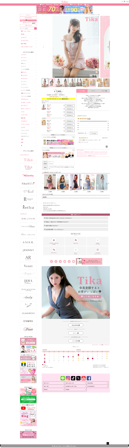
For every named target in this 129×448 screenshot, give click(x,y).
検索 (35, 28)
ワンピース (23, 66)
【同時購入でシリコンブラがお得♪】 (58, 134)
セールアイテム (24, 40)
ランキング (23, 37)
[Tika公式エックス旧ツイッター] (60, 261)
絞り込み (94, 133)
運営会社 (46, 389)
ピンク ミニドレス (103, 153)
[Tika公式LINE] (64, 261)
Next (108, 47)
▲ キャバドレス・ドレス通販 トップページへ (100, 344)
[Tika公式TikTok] (69, 261)
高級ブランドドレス (25, 93)
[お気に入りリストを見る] (122, 1)
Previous (43, 47)
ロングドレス (24, 78)
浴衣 (22, 142)
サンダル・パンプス (25, 102)
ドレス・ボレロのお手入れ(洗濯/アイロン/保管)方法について (54, 210)
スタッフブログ (27, 46)
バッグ (22, 111)
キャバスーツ (24, 105)
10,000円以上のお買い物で (53, 244)
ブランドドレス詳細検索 (26, 96)
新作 (26, 31)
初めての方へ (46, 383)
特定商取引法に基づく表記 (71, 386)
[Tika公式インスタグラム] (51, 261)
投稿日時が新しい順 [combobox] (82, 133)
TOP (42, 14)
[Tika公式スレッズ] (56, 261)
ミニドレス (23, 54)
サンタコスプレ (24, 133)
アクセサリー (24, 121)
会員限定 (97, 244)
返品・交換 (46, 386)
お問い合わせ (28, 25)
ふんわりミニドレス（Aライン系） (101, 151)
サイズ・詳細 (104, 90)
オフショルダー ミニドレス (82, 153)
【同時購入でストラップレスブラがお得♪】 (58, 148)
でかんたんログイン (97, 253)
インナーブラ (24, 115)
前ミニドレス (24, 75)
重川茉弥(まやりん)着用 (89, 151)
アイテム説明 (82, 90)
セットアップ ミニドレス (82, 155)
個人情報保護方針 (91, 386)
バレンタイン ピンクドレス (94, 153)
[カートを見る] (124, 1)
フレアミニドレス (51, 14)
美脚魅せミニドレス (91, 155)
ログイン (28, 15)
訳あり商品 (23, 43)
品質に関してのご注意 (47, 208)
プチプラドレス (24, 99)
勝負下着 (23, 118)
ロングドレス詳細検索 (25, 90)
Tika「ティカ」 (51, 161)
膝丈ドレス (23, 72)
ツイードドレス (80, 151)
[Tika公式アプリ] (89, 261)
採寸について (45, 207)
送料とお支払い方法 (70, 383)
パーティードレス (25, 124)
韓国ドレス (23, 63)
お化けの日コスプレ (25, 136)
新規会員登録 (28, 17)
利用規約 (67, 389)
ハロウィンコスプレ (25, 130)
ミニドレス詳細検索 (25, 69)
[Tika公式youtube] (73, 261)
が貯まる (76, 253)
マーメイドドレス (24, 87)
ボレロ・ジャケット (25, 108)
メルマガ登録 (75, 341)
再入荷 (22, 34)
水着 (22, 139)
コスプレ (23, 127)
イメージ (93, 90)
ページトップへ (108, 443)
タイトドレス (23, 57)
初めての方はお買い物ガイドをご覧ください (51, 205)
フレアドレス (23, 60)
